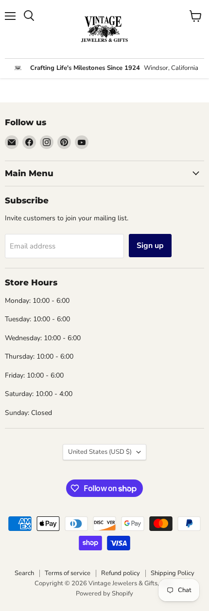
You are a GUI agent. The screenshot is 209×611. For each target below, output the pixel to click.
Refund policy (120, 573)
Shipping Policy (172, 573)
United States (100, 451)
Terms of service (67, 573)
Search (24, 573)
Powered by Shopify (104, 593)
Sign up (150, 245)
